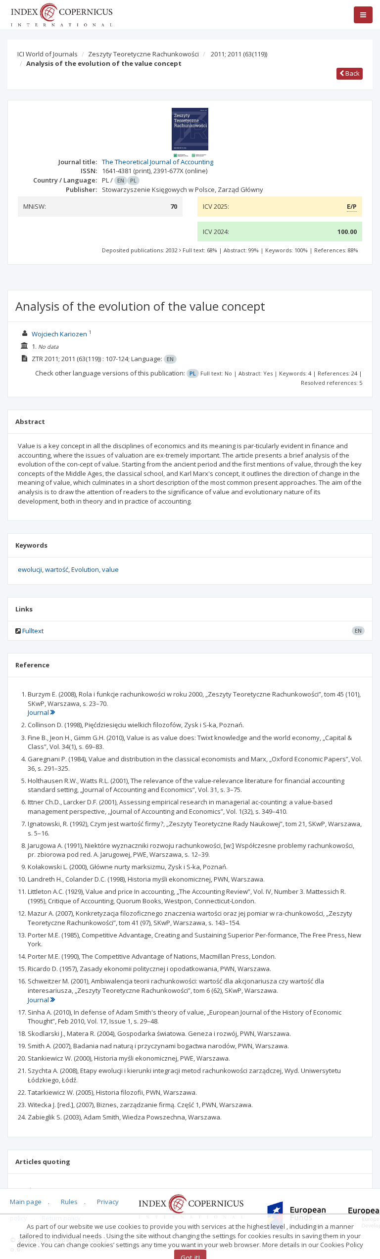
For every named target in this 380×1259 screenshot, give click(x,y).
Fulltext (33, 630)
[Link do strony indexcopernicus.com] (190, 1205)
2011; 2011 (239, 53)
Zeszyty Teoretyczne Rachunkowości (143, 53)
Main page (26, 1201)
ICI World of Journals (47, 53)
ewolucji (30, 569)
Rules (69, 1201)
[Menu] (363, 14)
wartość (56, 569)
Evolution (85, 569)
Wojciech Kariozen (60, 333)
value (110, 569)
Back (352, 73)
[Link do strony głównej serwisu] (61, 13)
